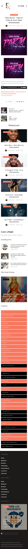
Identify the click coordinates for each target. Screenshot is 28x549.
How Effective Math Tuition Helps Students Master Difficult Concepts (18, 255)
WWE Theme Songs (7, 446)
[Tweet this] (18, 101)
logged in (10, 235)
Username (5, 438)
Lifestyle (5, 358)
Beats (4, 319)
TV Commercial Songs (8, 427)
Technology (6, 411)
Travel (4, 423)
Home (2, 458)
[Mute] (21, 87)
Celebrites (5, 327)
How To (4, 354)
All (3, 312)
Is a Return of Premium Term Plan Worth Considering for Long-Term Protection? (19, 246)
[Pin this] (21, 101)
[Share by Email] (23, 101)
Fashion (4, 338)
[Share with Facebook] (16, 101)
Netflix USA (5, 373)
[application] (14, 87)
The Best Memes (7, 419)
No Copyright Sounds (8, 377)
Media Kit (3, 460)
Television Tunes (7, 415)
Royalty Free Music (8, 396)
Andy (6, 526)
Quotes (4, 384)
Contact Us (4, 471)
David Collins (12, 25)
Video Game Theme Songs (9, 442)
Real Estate (6, 388)
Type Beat (5, 431)
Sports (4, 404)
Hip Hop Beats (14, 14)
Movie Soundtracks (8, 365)
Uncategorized (6, 434)
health (4, 346)
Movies (4, 369)
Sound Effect (6, 400)
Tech (3, 408)
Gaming (4, 342)
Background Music (8, 315)
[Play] (2, 87)
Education (5, 331)
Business (5, 323)
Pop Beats (5, 381)
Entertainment (6, 335)
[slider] (24, 87)
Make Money (6, 361)
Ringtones (6, 279)
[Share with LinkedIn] (19, 101)
